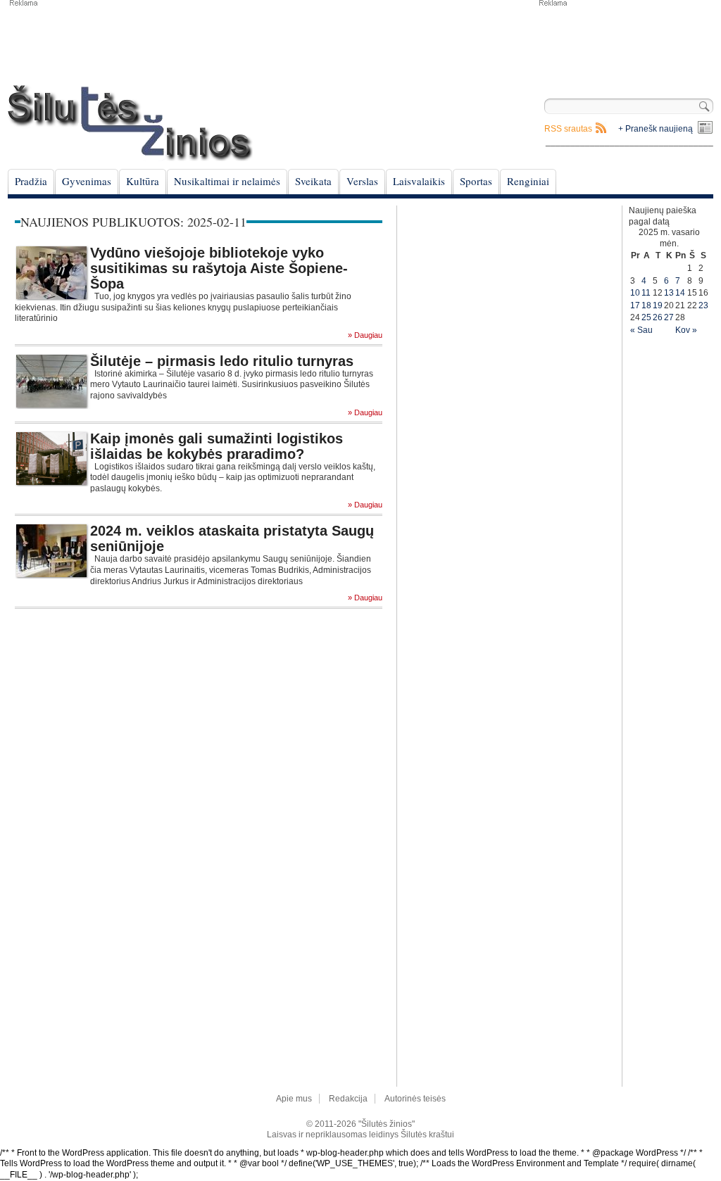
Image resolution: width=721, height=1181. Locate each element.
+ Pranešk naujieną (655, 129)
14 (680, 293)
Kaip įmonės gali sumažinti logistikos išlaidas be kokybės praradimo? (216, 446)
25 (646, 317)
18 (646, 305)
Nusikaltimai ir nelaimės (227, 181)
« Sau (641, 330)
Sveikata (313, 181)
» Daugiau (365, 335)
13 (669, 293)
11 (646, 293)
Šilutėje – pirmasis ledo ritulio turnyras (221, 361)
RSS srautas (568, 129)
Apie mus (294, 1099)
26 (658, 317)
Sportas (476, 181)
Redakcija (348, 1099)
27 (669, 317)
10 (635, 293)
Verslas (362, 181)
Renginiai (528, 181)
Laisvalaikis (419, 181)
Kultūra (142, 181)
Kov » (686, 330)
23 (703, 305)
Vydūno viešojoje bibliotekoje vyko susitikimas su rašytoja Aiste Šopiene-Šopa (219, 268)
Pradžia (31, 181)
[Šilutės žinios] (130, 122)
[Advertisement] (625, 42)
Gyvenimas (86, 181)
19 (658, 305)
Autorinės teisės (415, 1099)
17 (635, 305)
